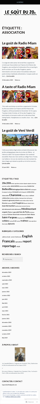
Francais (8, 241)
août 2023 (5, 284)
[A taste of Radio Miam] (20, 102)
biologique (16, 189)
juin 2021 (5, 299)
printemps (32, 212)
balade (29, 186)
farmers (30, 198)
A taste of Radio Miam (19, 87)
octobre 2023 (6, 276)
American (34, 183)
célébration (6, 198)
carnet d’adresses (16, 237)
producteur (4, 214)
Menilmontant (18, 206)
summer (18, 221)
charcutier (5, 195)
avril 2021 (5, 307)
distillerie (12, 198)
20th (8, 183)
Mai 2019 (4, 338)
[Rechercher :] (12, 259)
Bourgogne (4, 192)
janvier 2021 (5, 318)
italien (27, 200)
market (12, 206)
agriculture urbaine (19, 183)
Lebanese (10, 203)
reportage (9, 246)
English (27, 236)
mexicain (24, 206)
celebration (30, 192)
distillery (17, 198)
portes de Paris (23, 212)
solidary (5, 221)
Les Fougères (17, 203)
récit (18, 246)
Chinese (23, 195)
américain (4, 186)
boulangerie (33, 189)
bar (33, 186)
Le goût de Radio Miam (19, 43)
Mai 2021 (4, 303)
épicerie (11, 224)
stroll (14, 221)
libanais (25, 203)
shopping (19, 217)
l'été (30, 200)
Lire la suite (10, 76)
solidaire (29, 217)
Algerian (26, 183)
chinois (27, 195)
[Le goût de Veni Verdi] (20, 145)
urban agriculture (32, 221)
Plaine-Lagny (12, 212)
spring (11, 221)
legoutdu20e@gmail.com (9, 385)
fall (27, 198)
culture (31, 195)
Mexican (28, 206)
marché (5, 206)
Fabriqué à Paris (23, 198)
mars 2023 (5, 287)
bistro (22, 189)
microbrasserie (7, 209)
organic (5, 212)
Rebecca (17, 80)
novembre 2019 (6, 330)
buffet (20, 192)
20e (4, 183)
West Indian (5, 224)
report (27, 241)
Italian (24, 200)
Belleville (7, 189)
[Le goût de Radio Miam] (20, 58)
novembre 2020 (6, 326)
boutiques (9, 192)
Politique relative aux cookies (12, 396)
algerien (30, 183)
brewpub (15, 192)
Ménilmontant (28, 209)
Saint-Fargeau (9, 217)
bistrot (27, 189)
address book (6, 237)
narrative (18, 242)
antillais (9, 186)
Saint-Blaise (31, 214)
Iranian (21, 200)
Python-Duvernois (13, 214)
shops (23, 217)
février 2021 (5, 314)
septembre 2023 (7, 280)
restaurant (23, 214)
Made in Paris (31, 203)
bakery (25, 186)
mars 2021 (5, 311)
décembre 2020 (6, 322)
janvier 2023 (5, 291)
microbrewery (16, 209)
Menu (20, 2)
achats (12, 183)
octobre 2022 (6, 295)
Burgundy (24, 192)
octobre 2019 (6, 334)
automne (22, 186)
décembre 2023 (6, 272)
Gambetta (5, 200)
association (15, 186)
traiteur (24, 220)
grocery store (14, 200)
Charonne (15, 195)
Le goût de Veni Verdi (18, 130)
